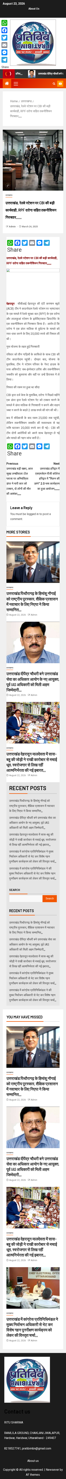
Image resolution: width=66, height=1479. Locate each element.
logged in (33, 514)
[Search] (54, 83)
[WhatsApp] (5, 23)
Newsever (52, 1469)
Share (14, 250)
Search (14, 889)
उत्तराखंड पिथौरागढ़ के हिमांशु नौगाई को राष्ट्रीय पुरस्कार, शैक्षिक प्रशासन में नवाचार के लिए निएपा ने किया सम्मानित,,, (32, 805)
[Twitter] (5, 37)
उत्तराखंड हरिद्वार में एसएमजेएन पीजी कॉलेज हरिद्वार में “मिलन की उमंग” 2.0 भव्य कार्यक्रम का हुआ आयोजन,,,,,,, (47, 476)
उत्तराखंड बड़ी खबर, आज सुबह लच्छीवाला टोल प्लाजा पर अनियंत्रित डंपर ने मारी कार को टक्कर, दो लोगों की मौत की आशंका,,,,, (19, 478)
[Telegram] (5, 59)
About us (33, 8)
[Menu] (15, 83)
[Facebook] (5, 30)
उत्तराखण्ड (9, 195)
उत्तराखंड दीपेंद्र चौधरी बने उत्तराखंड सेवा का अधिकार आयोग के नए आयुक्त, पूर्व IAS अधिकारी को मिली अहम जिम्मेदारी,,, (32, 822)
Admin (12, 226)
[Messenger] (5, 52)
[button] (15, 83)
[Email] (5, 45)
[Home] (7, 83)
